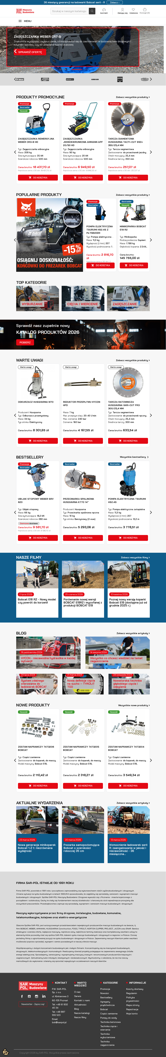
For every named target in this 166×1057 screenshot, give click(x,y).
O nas (77, 992)
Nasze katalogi (82, 1013)
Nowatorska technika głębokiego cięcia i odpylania (127, 683)
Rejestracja (132, 1009)
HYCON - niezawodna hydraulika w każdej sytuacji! (48, 659)
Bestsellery (106, 997)
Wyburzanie (32, 304)
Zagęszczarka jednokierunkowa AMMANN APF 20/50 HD (83, 142)
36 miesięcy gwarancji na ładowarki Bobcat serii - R (74, 2)
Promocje (105, 989)
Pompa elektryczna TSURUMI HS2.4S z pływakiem (99, 229)
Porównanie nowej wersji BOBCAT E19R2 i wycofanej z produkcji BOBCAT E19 (83, 602)
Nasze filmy (80, 1017)
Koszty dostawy (134, 989)
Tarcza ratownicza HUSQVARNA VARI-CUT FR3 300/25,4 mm (124, 405)
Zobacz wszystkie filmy (135, 557)
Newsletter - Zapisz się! (32, 1004)
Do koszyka (38, 177)
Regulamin (131, 993)
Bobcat (104, 1009)
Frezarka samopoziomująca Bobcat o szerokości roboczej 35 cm (81, 848)
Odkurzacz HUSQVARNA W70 (35, 401)
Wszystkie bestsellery (135, 457)
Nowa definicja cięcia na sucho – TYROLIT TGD (81, 683)
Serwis (77, 996)
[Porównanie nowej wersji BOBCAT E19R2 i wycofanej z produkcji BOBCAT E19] (83, 574)
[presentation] (15, 78)
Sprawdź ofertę (30, 52)
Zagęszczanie (125, 304)
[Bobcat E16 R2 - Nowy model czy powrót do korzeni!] (37, 574)
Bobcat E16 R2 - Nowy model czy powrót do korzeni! (37, 601)
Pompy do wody (108, 1017)
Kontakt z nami (82, 1000)
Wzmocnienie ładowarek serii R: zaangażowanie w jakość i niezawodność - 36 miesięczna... (128, 849)
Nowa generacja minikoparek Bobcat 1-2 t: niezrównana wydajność (37, 848)
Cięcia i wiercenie (82, 304)
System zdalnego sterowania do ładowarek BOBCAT (34, 683)
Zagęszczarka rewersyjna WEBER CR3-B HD (36, 140)
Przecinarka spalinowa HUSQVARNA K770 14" (78, 500)
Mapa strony (132, 1005)
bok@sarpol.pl (59, 1022)
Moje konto (132, 1013)
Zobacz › (114, 2)
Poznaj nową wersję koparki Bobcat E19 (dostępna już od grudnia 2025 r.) (128, 602)
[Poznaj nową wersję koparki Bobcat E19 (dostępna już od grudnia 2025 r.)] (129, 574)
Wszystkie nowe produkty (134, 705)
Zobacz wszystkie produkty (133, 97)
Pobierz (25, 342)
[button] (12, 49)
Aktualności (80, 1004)
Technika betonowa (110, 1022)
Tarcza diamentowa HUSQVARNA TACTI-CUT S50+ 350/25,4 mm (125, 142)
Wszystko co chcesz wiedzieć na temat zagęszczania (116, 659)
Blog (76, 1009)
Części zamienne (109, 1013)
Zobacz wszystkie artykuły (133, 633)
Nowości (104, 993)
